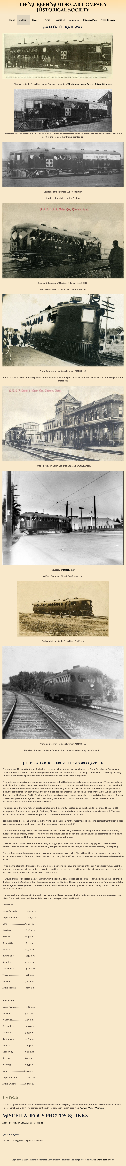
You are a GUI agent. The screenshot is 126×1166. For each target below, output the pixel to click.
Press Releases (108, 20)
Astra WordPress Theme (102, 1160)
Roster (35, 20)
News (47, 20)
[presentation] (27, 20)
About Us (60, 20)
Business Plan (90, 20)
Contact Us (74, 20)
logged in (19, 1140)
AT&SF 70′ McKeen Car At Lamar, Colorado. (22, 1123)
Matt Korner (69, 570)
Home (12, 20)
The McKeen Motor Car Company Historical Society (63, 7)
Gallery (22, 20)
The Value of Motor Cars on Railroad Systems (89, 84)
